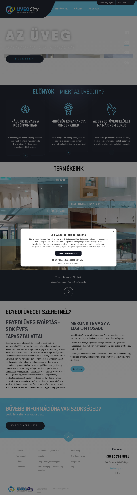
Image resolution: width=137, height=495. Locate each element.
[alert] (68, 247)
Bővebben (101, 247)
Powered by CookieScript (68, 264)
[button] (68, 260)
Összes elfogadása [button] (68, 253)
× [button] (113, 231)
